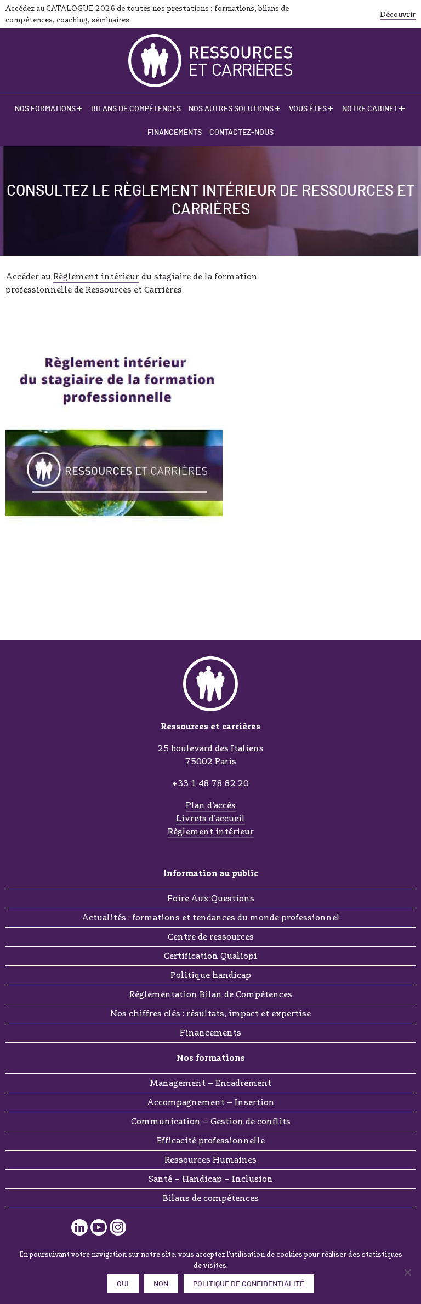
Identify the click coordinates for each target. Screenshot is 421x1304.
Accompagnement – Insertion (211, 1102)
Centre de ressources (211, 936)
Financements (174, 132)
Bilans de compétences (136, 109)
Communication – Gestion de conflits (211, 1121)
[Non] (407, 1272)
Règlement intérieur (96, 276)
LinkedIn (79, 1227)
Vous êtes (308, 109)
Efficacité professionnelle (211, 1140)
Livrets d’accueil (210, 818)
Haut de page (210, 609)
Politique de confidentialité (248, 1284)
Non (160, 1284)
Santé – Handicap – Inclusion (211, 1179)
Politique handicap (210, 975)
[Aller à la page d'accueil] (210, 60)
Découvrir (398, 14)
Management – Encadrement (210, 1083)
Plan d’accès (211, 805)
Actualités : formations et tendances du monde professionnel (211, 917)
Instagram (118, 1227)
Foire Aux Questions (210, 898)
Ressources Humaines (210, 1159)
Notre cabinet (370, 109)
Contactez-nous (241, 132)
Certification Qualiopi (210, 956)
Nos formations (45, 109)
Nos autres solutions (231, 109)
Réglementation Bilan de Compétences (210, 994)
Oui (123, 1284)
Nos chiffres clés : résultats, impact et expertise (210, 1013)
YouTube (98, 1227)
